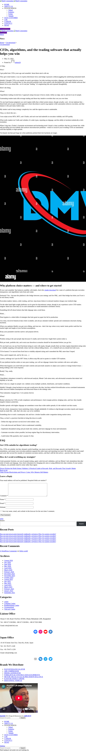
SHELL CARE (5, 29)
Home (2, 43)
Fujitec (10, 14)
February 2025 (9, 589)
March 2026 (8, 570)
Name (2, 499)
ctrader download (50, 290)
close (1, 519)
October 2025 (8, 577)
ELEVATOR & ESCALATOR (14, 669)
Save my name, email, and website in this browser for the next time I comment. (29, 511)
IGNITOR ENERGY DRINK (14, 679)
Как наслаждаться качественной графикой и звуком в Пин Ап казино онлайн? (28, 534)
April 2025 (7, 585)
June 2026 (7, 564)
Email (2, 503)
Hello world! (23, 551)
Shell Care (3, 33)
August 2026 (8, 560)
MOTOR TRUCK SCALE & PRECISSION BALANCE (23, 677)
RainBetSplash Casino (11, 605)
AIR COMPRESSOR (11, 671)
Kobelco (11, 12)
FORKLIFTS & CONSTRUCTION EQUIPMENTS (22, 675)
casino (6, 601)
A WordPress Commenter (8, 551)
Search (2, 520)
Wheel (10, 10)
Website (2, 507)
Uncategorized (10, 43)
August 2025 (8, 579)
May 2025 (7, 583)
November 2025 (9, 576)
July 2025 (7, 581)
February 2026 (9, 572)
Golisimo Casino (9, 603)
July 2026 (7, 562)
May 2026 (7, 566)
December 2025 (9, 574)
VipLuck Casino (9, 609)
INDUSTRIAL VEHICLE (13, 680)
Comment (4, 496)
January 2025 (8, 591)
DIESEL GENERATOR (12, 673)
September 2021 (9, 593)
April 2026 (7, 568)
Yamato (10, 16)
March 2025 (8, 587)
